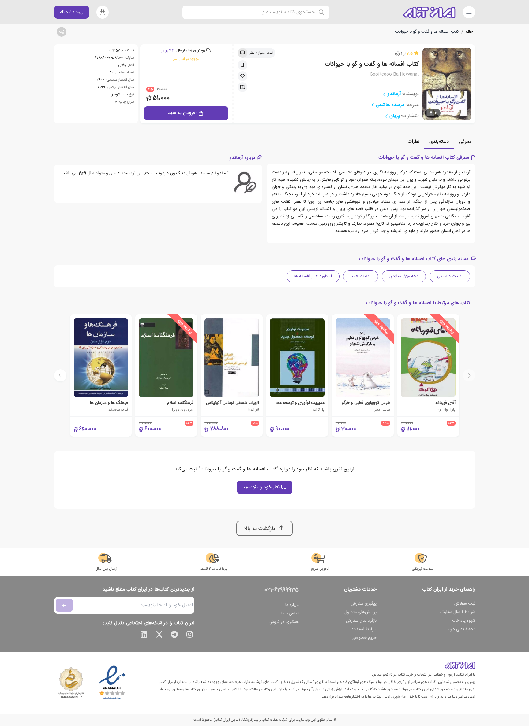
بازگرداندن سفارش (361, 621)
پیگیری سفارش (364, 603)
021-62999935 (281, 590)
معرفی (465, 142)
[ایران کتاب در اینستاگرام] (189, 635)
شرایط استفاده (364, 629)
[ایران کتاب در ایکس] (159, 635)
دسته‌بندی (439, 142)
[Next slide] (60, 375)
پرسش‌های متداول (360, 612)
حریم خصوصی (364, 638)
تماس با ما (290, 613)
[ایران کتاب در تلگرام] (174, 635)
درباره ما (292, 605)
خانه (469, 31)
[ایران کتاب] (429, 12)
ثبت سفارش (464, 603)
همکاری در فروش (284, 622)
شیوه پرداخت (463, 621)
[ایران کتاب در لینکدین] (143, 635)
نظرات (413, 142)
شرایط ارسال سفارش (457, 612)
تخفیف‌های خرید (461, 629)
